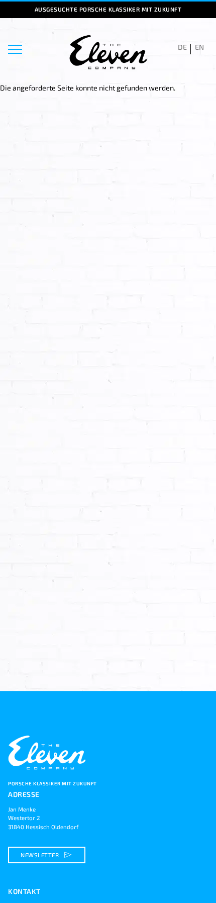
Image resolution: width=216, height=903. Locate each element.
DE (182, 47)
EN (199, 47)
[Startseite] (48, 775)
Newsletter (47, 855)
